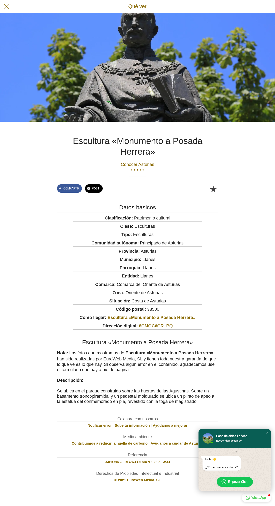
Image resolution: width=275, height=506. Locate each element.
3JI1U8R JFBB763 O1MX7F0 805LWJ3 (137, 462)
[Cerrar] (6, 6)
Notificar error (100, 425)
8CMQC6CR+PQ (156, 325)
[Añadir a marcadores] (213, 189)
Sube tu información (132, 425)
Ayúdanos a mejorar (170, 425)
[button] (267, 433)
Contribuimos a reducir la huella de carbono (110, 443)
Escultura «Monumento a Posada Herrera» (151, 317)
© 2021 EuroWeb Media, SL (137, 480)
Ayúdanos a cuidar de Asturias (177, 443)
